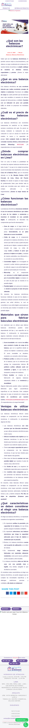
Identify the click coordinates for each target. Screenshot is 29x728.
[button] (2, 11)
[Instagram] (10, 708)
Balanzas (8, 54)
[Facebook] (14, 708)
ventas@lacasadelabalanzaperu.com (16, 399)
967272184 (20, 144)
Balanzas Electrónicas (18, 54)
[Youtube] (18, 708)
